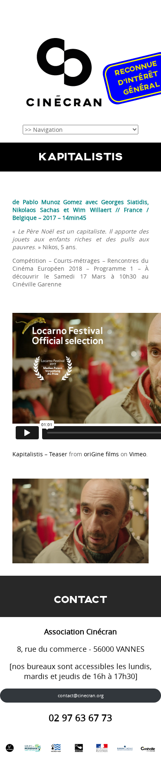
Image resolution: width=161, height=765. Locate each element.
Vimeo (137, 454)
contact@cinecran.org (81, 695)
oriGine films (101, 454)
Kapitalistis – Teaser (39, 454)
